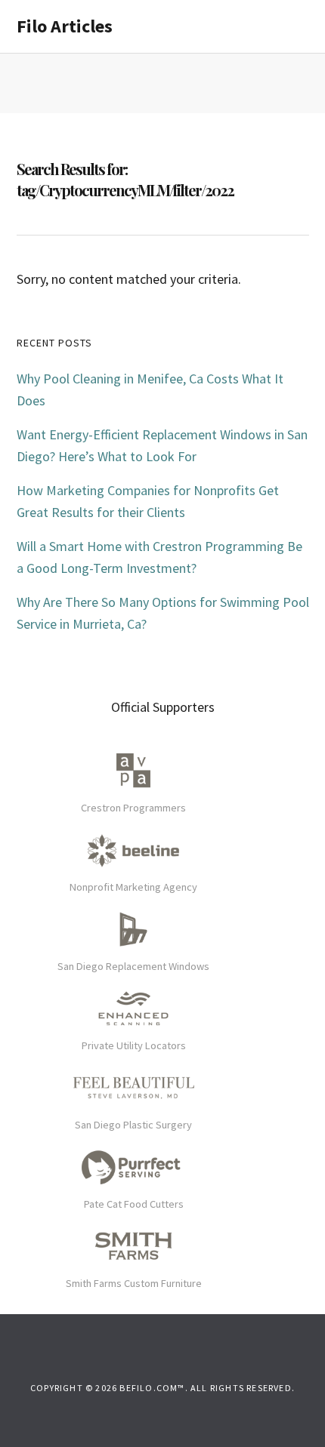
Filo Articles (65, 26)
